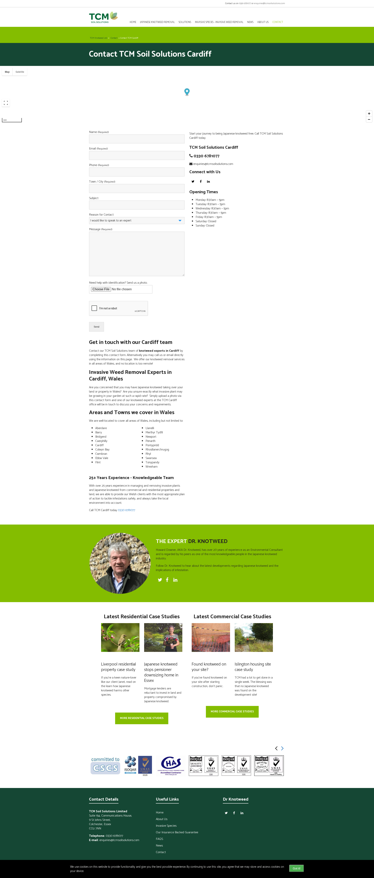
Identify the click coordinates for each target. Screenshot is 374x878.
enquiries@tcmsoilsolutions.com (269, 3)
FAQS (159, 839)
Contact (114, 38)
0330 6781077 (245, 3)
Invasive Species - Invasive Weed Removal (219, 22)
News (250, 22)
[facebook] (200, 181)
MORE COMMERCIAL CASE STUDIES (232, 711)
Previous (276, 748)
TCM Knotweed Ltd (98, 38)
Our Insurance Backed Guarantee (177, 832)
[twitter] (192, 181)
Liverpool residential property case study (118, 667)
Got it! (296, 868)
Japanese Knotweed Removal (157, 22)
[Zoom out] (369, 119)
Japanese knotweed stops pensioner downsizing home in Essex (161, 672)
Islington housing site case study (253, 667)
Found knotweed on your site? (209, 667)
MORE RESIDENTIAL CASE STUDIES (141, 718)
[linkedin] (208, 181)
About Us (263, 22)
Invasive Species (166, 825)
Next (282, 748)
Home (133, 22)
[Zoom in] (369, 113)
